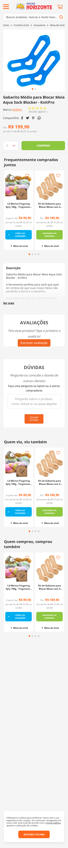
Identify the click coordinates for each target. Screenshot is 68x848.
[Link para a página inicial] (6, 25)
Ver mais (8, 303)
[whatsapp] (39, 118)
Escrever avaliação (34, 343)
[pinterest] (33, 118)
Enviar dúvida (34, 419)
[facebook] (22, 118)
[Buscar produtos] (61, 17)
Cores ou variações (20, 234)
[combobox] (34, 17)
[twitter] (27, 118)
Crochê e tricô (21, 25)
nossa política (53, 822)
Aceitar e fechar (34, 834)
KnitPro (17, 109)
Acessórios (40, 25)
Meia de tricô (57, 25)
